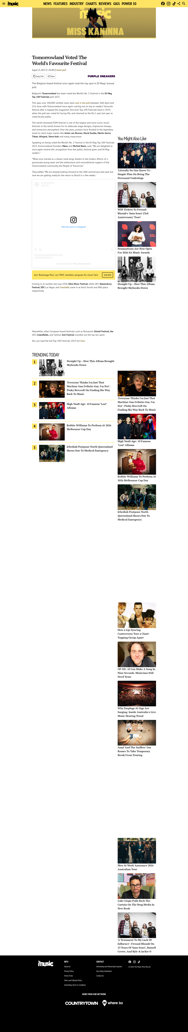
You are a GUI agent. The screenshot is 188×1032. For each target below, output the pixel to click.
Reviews (105, 4)
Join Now (107, 275)
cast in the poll (83, 102)
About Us (67, 966)
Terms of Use (68, 976)
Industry (77, 4)
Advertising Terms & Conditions (75, 985)
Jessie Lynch (61, 69)
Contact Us (100, 976)
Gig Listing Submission (104, 971)
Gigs (116, 4)
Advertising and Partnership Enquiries (109, 966)
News (47, 4)
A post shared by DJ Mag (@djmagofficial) (74, 264)
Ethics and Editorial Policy (73, 980)
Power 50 (129, 4)
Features (61, 4)
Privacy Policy (69, 971)
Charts (91, 4)
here (82, 340)
